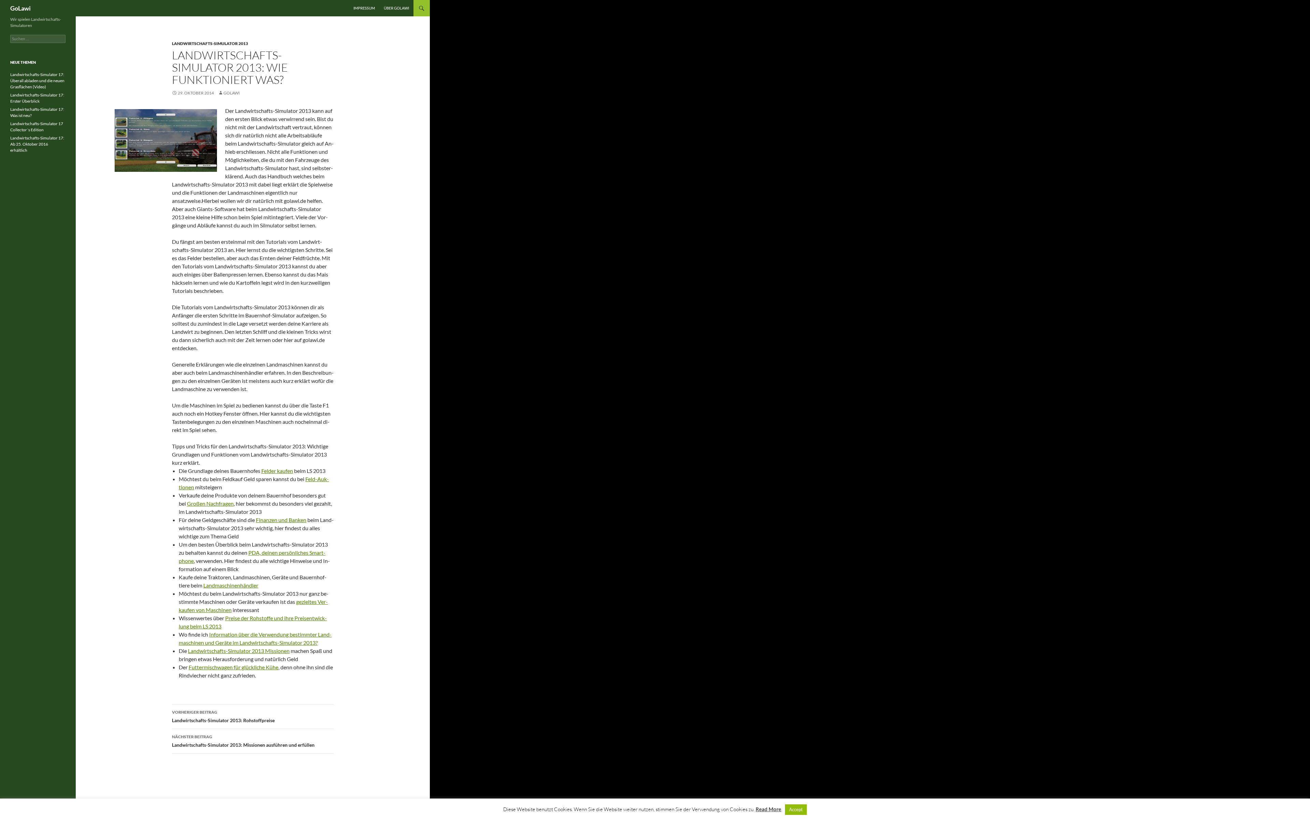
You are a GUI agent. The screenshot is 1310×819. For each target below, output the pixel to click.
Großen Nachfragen (210, 503)
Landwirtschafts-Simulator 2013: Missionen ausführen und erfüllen (243, 741)
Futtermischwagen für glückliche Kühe (233, 667)
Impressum (364, 8)
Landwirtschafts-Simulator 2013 (210, 43)
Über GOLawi (396, 8)
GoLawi (20, 8)
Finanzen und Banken (281, 520)
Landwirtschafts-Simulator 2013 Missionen (239, 650)
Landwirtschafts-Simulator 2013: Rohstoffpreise (223, 716)
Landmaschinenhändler (230, 585)
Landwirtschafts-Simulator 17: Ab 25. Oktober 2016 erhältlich (37, 144)
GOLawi (231, 92)
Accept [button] (796, 809)
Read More (768, 809)
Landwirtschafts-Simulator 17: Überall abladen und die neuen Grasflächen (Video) (37, 80)
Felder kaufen (277, 470)
